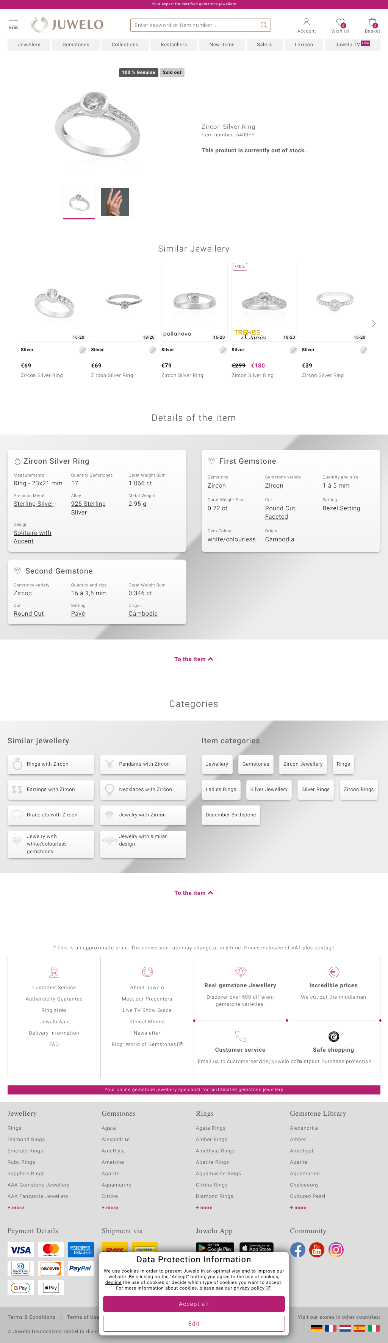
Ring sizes (54, 1010)
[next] (373, 323)
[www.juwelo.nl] (345, 1328)
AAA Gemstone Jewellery (39, 1185)
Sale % (264, 44)
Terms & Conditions (31, 1317)
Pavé (78, 613)
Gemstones (76, 44)
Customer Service (54, 987)
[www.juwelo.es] (359, 1328)
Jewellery (29, 44)
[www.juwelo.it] (374, 1328)
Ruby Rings (21, 1162)
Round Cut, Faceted (281, 513)
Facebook (297, 1249)
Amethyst (113, 1151)
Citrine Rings (212, 1185)
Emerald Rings (25, 1151)
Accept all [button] (194, 1304)
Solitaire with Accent (33, 537)
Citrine (110, 1196)
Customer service (240, 1050)
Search (264, 25)
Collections (125, 44)
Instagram (336, 1249)
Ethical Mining (147, 1022)
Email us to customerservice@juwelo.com (250, 1061)
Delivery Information (54, 1033)
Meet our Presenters (147, 999)
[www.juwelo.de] (316, 1328)
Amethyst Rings (215, 1151)
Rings (343, 764)
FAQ (54, 1044)
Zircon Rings (359, 789)
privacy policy (249, 1288)
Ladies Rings (221, 789)
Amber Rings (212, 1139)
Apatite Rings (212, 1162)
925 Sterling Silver (88, 508)
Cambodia (280, 539)
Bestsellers (174, 44)
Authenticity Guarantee (54, 999)
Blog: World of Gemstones (144, 1044)
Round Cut (29, 613)
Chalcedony (304, 1185)
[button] (13, 24)
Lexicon (304, 44)
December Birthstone (231, 815)
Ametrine (113, 1162)
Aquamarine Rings (218, 1173)
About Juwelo (147, 987)
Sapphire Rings (26, 1173)
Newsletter (147, 1033)
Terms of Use (83, 1317)
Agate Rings (211, 1128)
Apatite (111, 1173)
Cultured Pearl (307, 1196)
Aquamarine (117, 1185)
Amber (298, 1139)
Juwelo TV (352, 44)
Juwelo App (54, 1022)
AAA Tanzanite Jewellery (38, 1196)
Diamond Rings (26, 1139)
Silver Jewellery (269, 789)
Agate (109, 1128)
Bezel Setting (341, 508)
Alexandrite (116, 1139)
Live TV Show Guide (147, 1010)
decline (113, 1282)
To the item (190, 659)
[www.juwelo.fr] (330, 1328)
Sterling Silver (33, 503)
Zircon (217, 485)
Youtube (316, 1249)
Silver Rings (316, 789)
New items (222, 44)
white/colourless (232, 539)
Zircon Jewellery (303, 764)
